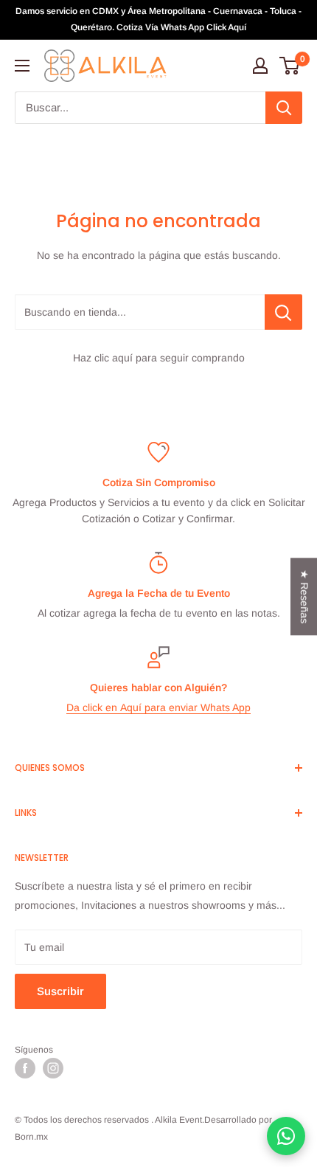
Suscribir (60, 991)
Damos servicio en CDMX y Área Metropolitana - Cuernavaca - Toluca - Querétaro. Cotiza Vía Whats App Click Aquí (158, 19)
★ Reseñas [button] (304, 596)
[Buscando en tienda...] (283, 312)
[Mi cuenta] (260, 66)
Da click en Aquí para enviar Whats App (158, 707)
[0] (290, 66)
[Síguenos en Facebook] (25, 1068)
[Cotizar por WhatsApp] (286, 1136)
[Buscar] (283, 107)
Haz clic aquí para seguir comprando (159, 358)
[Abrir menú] (22, 66)
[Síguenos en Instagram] (53, 1068)
